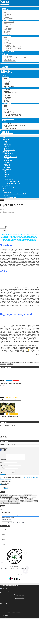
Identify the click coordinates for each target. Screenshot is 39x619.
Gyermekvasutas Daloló (13, 47)
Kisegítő (9, 380)
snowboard (3, 364)
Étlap (5, 37)
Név (1, 462)
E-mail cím (3, 465)
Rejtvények (7, 29)
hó (23, 362)
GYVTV (4, 53)
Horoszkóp (16, 497)
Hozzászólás (3, 228)
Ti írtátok (7, 34)
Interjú (6, 42)
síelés (37, 362)
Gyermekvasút (6, 36)
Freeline (6, 362)
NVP (5, 12)
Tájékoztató (8, 56)
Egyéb (2, 200)
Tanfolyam (7, 14)
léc (25, 362)
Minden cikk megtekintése (7, 425)
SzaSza (36, 500)
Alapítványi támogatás (13, 48)
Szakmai (6, 26)
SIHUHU (6, 226)
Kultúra (6, 23)
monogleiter (30, 362)
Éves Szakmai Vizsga (8, 51)
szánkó (9, 364)
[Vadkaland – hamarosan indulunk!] (7, 396)
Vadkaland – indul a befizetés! (9, 416)
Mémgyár (7, 31)
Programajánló (9, 22)
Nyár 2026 (5, 54)
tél (12, 364)
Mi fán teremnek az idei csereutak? (15, 58)
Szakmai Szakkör (9, 19)
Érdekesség (5, 20)
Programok (5, 9)
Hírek (5, 39)
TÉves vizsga (8, 28)
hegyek (20, 362)
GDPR (7, 50)
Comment (3, 459)
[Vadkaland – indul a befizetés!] (7, 412)
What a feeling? (5, 483)
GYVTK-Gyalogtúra (10, 61)
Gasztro (34, 495)
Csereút (6, 17)
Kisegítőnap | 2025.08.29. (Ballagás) (11, 383)
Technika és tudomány (11, 25)
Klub (5, 11)
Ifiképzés (6, 15)
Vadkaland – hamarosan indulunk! (10, 400)
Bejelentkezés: (4, 448)
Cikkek (4, 8)
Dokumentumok (9, 45)
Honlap (2, 468)
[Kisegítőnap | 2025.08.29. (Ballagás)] (7, 379)
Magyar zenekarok (5, 481)
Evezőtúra (7, 59)
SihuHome (7, 33)
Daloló (15, 495)
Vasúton (6, 40)
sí (34, 362)
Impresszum (7, 44)
